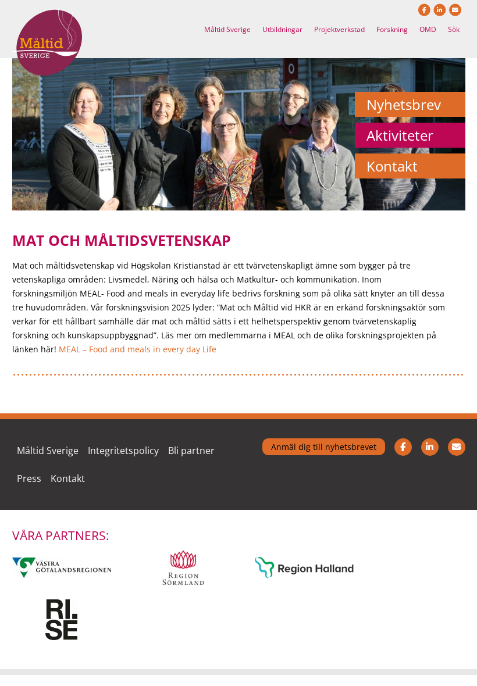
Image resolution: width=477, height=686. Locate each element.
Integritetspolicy (123, 450)
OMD (427, 29)
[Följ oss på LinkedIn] (430, 464)
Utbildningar (282, 29)
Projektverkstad (339, 29)
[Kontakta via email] (456, 464)
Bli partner (191, 450)
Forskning (392, 29)
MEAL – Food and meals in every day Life (137, 349)
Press (29, 478)
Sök (454, 29)
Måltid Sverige (227, 29)
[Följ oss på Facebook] (403, 464)
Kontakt (68, 478)
